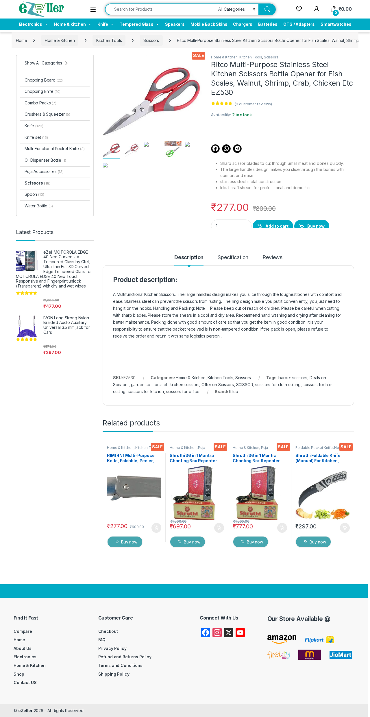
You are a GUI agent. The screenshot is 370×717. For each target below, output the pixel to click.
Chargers (242, 24)
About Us (23, 648)
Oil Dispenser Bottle (45, 160)
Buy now (316, 226)
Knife (102, 24)
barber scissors (292, 377)
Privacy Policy (112, 648)
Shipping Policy (114, 674)
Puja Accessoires (187, 449)
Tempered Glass (136, 24)
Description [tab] (189, 257)
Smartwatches (336, 24)
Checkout (108, 631)
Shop (19, 674)
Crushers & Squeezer (47, 114)
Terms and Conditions (120, 665)
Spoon (34, 194)
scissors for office (182, 391)
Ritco (233, 391)
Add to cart (276, 226)
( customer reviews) (253, 104)
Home (21, 40)
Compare (23, 631)
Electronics (30, 24)
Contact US (25, 682)
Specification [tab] (233, 257)
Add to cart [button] (156, 528)
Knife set (36, 137)
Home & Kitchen (60, 40)
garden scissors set (149, 384)
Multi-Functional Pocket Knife (54, 148)
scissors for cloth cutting (277, 384)
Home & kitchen (70, 24)
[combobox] (160, 9)
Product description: (145, 280)
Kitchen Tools (109, 40)
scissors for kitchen (146, 391)
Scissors (151, 40)
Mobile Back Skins (208, 24)
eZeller (25, 710)
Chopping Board (44, 80)
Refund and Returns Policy (125, 656)
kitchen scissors (184, 384)
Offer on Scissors (217, 384)
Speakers (175, 24)
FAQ (102, 639)
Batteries (268, 24)
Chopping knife (42, 91)
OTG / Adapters (299, 24)
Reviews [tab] (272, 257)
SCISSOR (244, 384)
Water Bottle (39, 205)
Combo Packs (40, 102)
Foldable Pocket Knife (313, 447)
